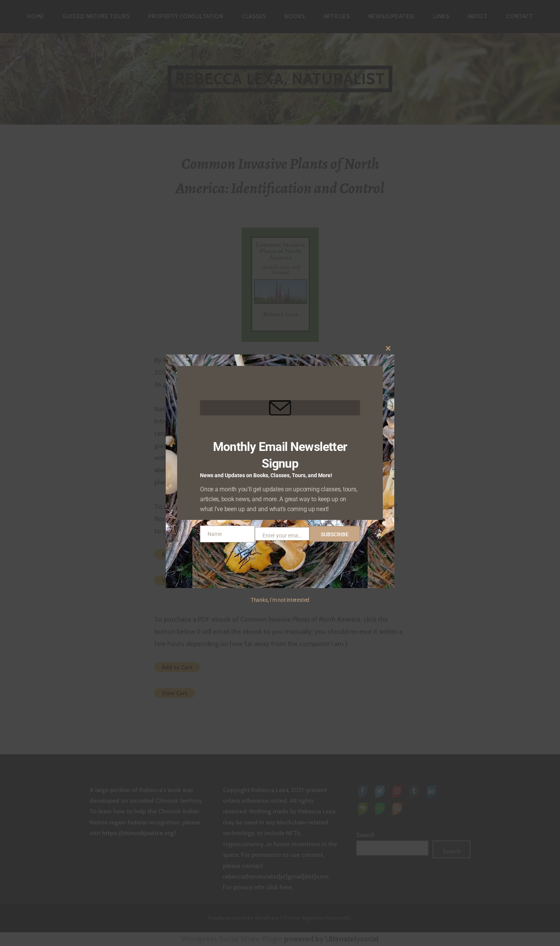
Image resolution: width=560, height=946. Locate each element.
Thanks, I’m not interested (280, 600)
